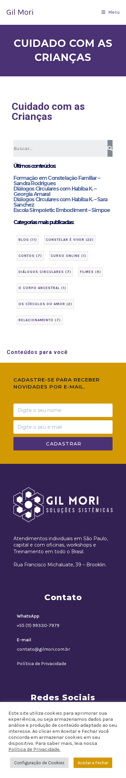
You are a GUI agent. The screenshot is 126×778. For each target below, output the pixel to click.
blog (27, 240)
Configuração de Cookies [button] (39, 762)
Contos (30, 256)
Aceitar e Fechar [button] (93, 762)
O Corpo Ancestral (42, 288)
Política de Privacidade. (34, 749)
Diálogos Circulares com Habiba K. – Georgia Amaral (54, 191)
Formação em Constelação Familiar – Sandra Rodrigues (56, 181)
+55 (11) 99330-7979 (38, 625)
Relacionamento (39, 320)
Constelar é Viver (70, 240)
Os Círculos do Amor (45, 304)
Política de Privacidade (41, 663)
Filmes (90, 272)
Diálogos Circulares (44, 272)
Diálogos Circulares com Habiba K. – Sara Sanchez (60, 202)
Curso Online (68, 256)
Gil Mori (20, 12)
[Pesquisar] (110, 148)
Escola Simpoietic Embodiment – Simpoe (61, 210)
